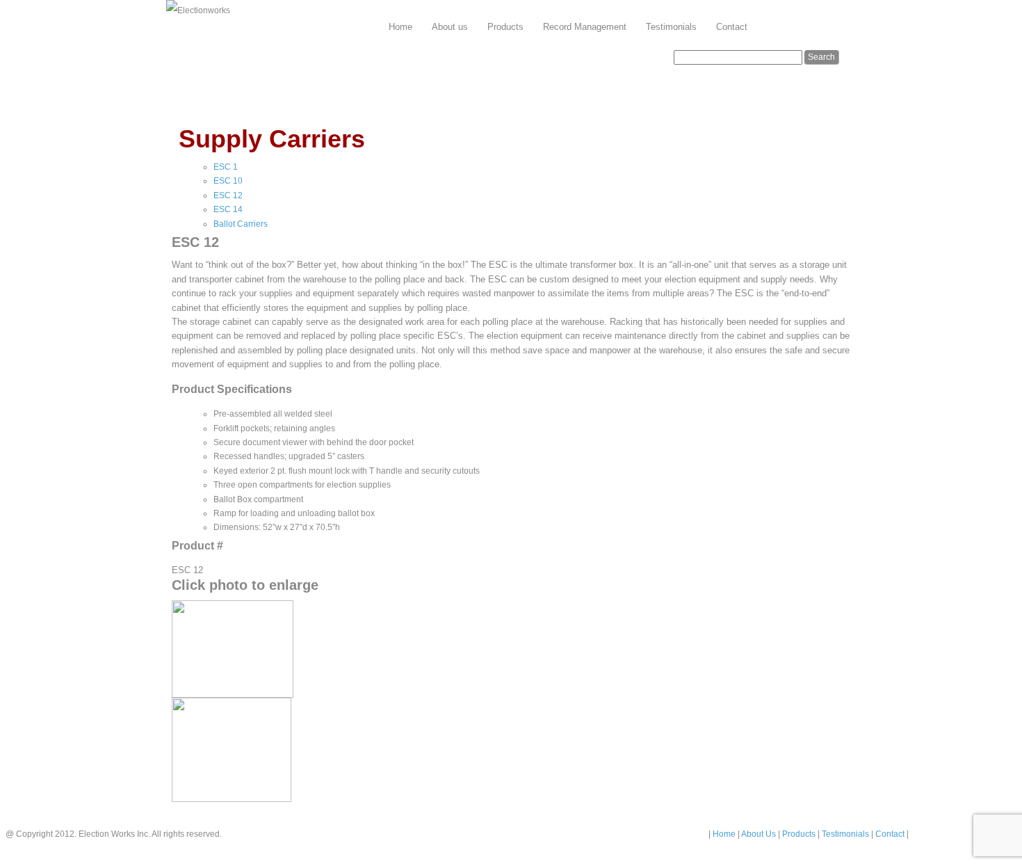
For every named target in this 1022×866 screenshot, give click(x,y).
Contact (731, 27)
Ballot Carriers (240, 224)
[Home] (198, 11)
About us (450, 27)
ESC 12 (228, 195)
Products (505, 27)
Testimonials (671, 27)
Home (400, 27)
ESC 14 (228, 209)
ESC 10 (228, 181)
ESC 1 (225, 167)
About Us (759, 834)
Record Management (584, 27)
